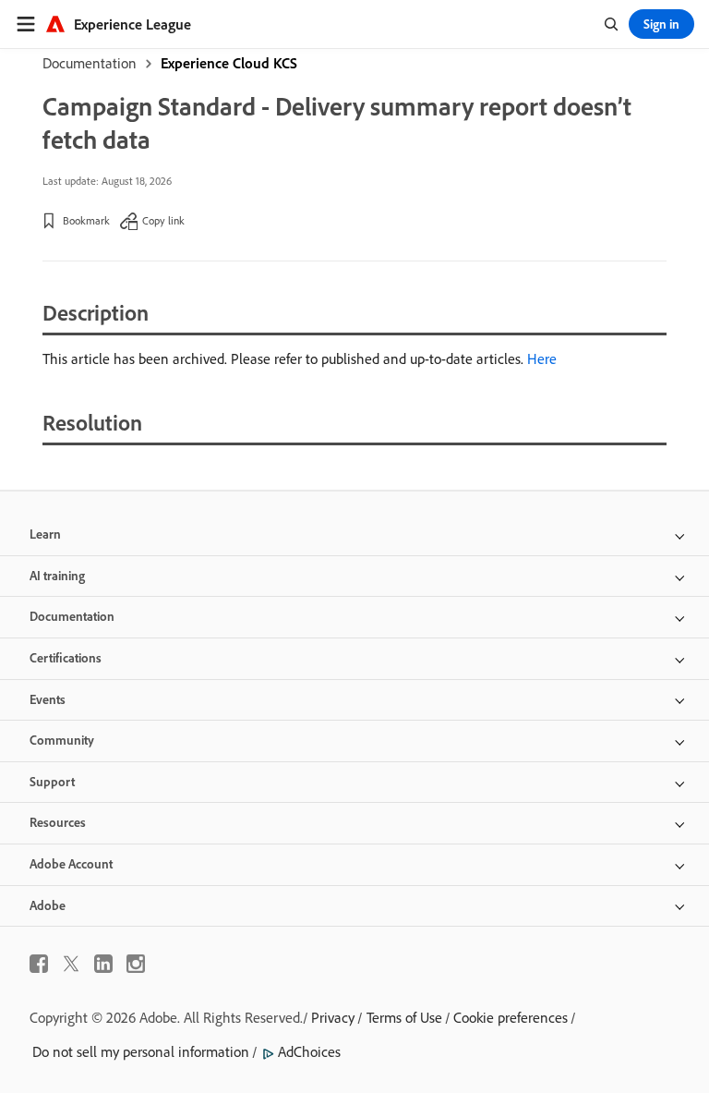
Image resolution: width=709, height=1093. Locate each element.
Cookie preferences (510, 1017)
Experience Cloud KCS (229, 63)
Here (542, 358)
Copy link (163, 220)
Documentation (89, 63)
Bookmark (86, 220)
